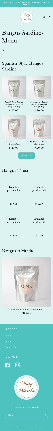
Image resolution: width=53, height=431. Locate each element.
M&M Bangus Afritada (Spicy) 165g (39, 143)
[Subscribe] (45, 415)
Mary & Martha (22, 427)
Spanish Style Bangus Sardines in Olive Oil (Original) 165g (14, 104)
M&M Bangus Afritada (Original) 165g (14, 143)
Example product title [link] (14, 189)
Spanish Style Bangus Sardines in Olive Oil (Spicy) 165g (39, 104)
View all (26, 155)
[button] (3, 17)
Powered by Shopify (34, 427)
